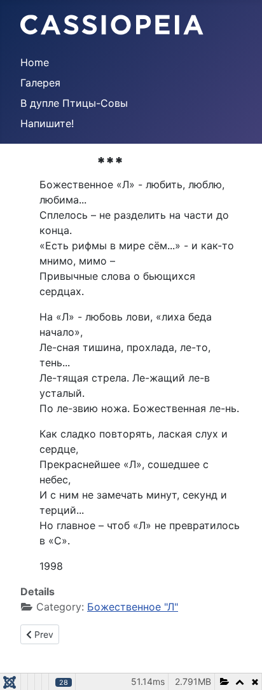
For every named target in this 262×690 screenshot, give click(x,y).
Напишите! (47, 123)
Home (34, 62)
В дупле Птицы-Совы (74, 103)
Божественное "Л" (132, 606)
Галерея (40, 82)
